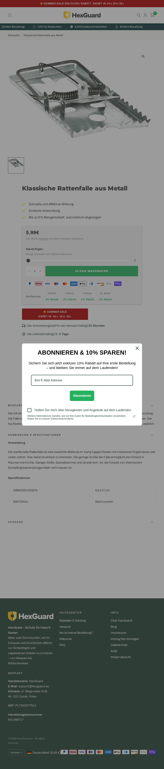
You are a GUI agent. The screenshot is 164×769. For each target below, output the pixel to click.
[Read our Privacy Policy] (134, 416)
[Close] (137, 348)
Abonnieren (82, 395)
